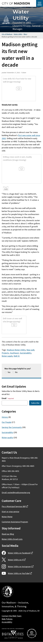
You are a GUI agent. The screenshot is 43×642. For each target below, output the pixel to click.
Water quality (7, 437)
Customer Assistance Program (15, 521)
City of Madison (7, 34)
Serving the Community (12, 427)
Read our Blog (8, 534)
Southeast (14, 353)
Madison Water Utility (16, 350)
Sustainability (25, 353)
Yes (9, 372)
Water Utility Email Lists (12, 539)
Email (8, 398)
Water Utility (21, 15)
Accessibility (7, 622)
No (16, 372)
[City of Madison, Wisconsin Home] (7, 592)
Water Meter (7, 516)
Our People (6, 422)
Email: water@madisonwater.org (16, 492)
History (5, 417)
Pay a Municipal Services (15, 506)
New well (30, 350)
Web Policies (7, 619)
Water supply (7, 356)
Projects (5, 353)
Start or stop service (10, 511)
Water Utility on (20, 553)
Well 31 (17, 356)
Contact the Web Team (11, 616)
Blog (25, 34)
